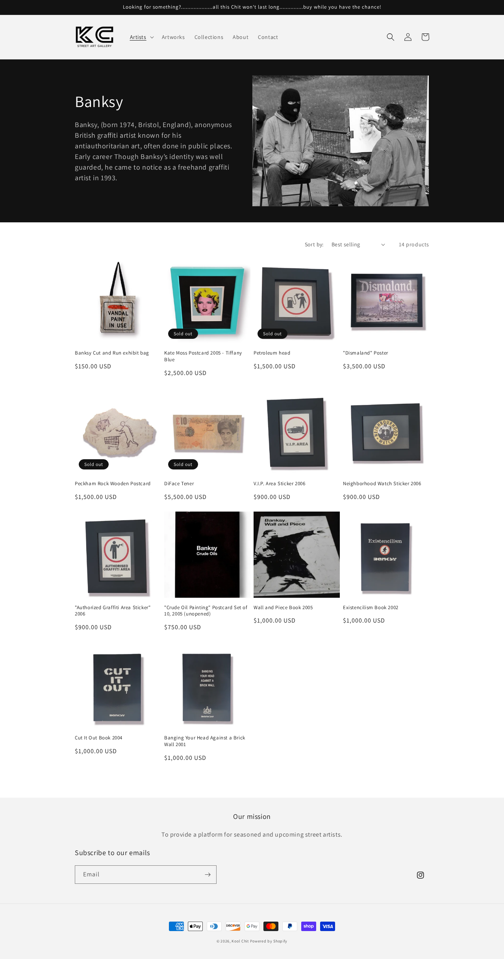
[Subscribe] (207, 874)
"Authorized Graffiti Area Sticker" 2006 (112, 610)
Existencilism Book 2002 (370, 607)
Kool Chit (240, 941)
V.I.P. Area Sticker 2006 (279, 483)
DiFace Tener (179, 483)
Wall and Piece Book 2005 (283, 607)
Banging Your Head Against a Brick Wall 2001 (204, 741)
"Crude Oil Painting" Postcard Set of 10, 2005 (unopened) (206, 610)
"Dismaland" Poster (365, 353)
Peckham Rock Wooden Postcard (113, 483)
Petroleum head (272, 353)
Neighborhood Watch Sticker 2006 (382, 483)
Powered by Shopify (269, 941)
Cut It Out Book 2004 (98, 738)
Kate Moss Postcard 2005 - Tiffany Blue (203, 356)
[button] (141, 37)
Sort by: (314, 244)
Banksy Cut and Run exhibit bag (112, 353)
